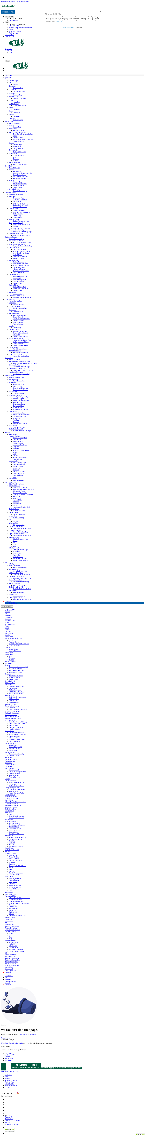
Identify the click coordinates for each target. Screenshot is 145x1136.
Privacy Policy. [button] (59, 21)
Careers (7, 1087)
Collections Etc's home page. (28, 1034)
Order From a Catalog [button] (15, 18)
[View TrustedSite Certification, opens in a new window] (9, 1132)
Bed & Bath (8, 1060)
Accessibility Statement (8, 1)
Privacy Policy (9, 1119)
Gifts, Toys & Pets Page (16, 484)
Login (10, 52)
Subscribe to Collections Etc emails (12, 1043)
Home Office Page (14, 359)
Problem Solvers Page (15, 301)
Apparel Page (13, 434)
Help (7, 22)
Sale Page (12, 564)
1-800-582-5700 (14, 26)
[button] (79, 27)
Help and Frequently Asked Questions (20, 28)
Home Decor (9, 1058)
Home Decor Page (14, 123)
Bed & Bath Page (14, 168)
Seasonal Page (13, 81)
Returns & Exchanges (15, 31)
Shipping (11, 29)
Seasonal (7, 1057)
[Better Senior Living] (8, 13)
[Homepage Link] (16, 45)
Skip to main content (22, 1)
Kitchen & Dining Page (16, 194)
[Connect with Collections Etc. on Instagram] (17, 1094)
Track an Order (13, 33)
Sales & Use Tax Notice (12, 1120)
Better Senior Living (11, 1085)
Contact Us (8, 1075)
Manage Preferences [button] (68, 27)
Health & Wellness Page (16, 377)
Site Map (7, 1122)
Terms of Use (9, 1117)
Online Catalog (13, 20)
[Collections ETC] (8, 7)
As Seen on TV (9, 1055)
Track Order (8, 1053)
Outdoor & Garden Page (16, 239)
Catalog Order (9, 16)
